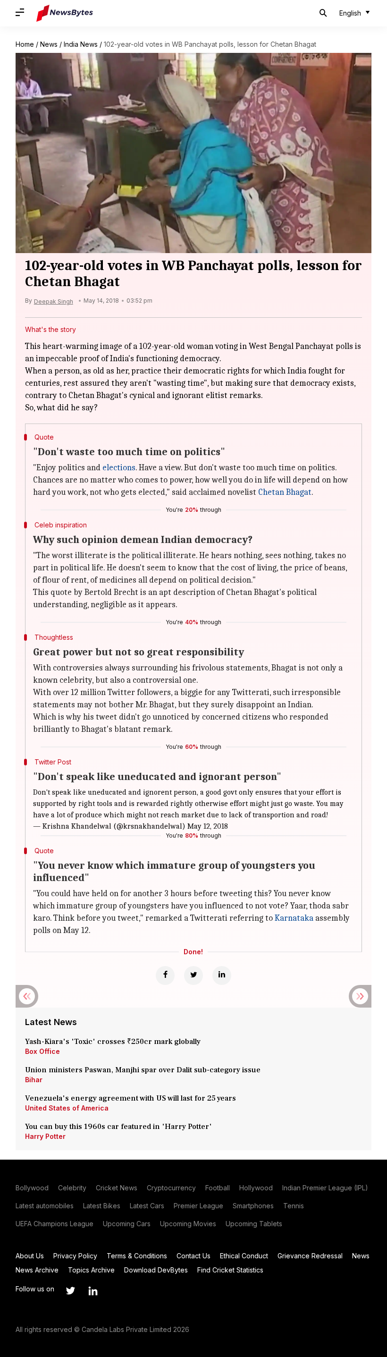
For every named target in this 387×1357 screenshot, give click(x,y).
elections (118, 468)
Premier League (198, 1206)
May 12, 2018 (207, 826)
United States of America (67, 1108)
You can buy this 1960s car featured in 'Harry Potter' (119, 1126)
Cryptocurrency (171, 1188)
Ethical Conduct (244, 1256)
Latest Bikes (101, 1206)
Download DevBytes (156, 1270)
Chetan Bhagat (284, 492)
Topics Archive (91, 1270)
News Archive (37, 1270)
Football (217, 1188)
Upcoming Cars (127, 1224)
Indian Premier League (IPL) (325, 1188)
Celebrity (72, 1188)
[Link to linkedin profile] (93, 1291)
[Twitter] (193, 975)
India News (81, 44)
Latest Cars (147, 1206)
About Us (30, 1256)
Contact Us (193, 1256)
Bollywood (32, 1188)
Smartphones (253, 1206)
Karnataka (294, 918)
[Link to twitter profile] (70, 1291)
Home (25, 44)
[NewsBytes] (64, 13)
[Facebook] (165, 975)
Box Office (42, 1051)
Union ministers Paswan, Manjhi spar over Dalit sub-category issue (143, 1070)
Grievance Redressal (310, 1256)
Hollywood (256, 1188)
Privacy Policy (75, 1256)
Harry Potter (45, 1136)
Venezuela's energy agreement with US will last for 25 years (131, 1098)
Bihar (33, 1080)
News (49, 44)
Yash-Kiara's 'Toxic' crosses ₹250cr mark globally (113, 1041)
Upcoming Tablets (254, 1224)
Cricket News (116, 1188)
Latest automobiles (45, 1206)
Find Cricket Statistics (230, 1270)
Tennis (293, 1206)
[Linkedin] (221, 975)
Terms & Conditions (137, 1256)
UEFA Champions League (54, 1224)
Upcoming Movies (188, 1224)
